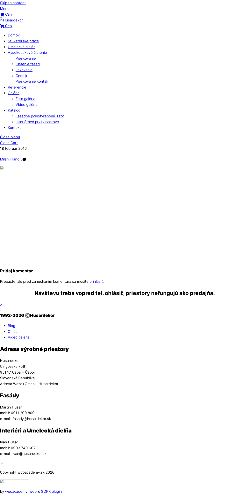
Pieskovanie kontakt (33, 81)
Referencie (17, 87)
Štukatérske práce (23, 41)
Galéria (13, 93)
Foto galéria (25, 99)
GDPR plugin (51, 491)
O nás (13, 331)
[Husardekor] (11, 20)
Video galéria (26, 104)
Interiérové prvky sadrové (37, 122)
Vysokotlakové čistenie (27, 52)
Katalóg (14, 110)
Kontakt (14, 127)
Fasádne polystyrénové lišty (40, 116)
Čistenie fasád (28, 64)
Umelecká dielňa (21, 47)
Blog (11, 325)
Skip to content (13, 3)
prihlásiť (96, 281)
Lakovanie (24, 70)
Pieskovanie (26, 58)
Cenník (21, 76)
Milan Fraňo (9, 159)
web (33, 491)
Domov (14, 35)
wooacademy (16, 491)
